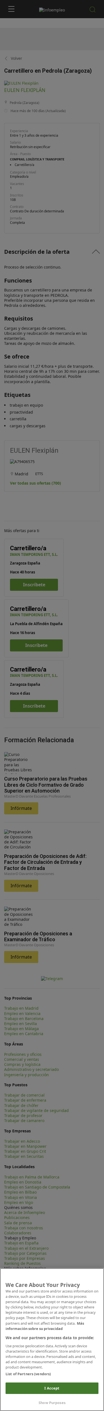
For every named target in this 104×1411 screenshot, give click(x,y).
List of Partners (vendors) (28, 1373)
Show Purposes (52, 1402)
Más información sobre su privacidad (45, 1326)
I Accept (51, 1388)
